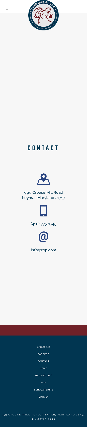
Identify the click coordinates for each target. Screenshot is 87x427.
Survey (43, 397)
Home (43, 368)
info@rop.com (43, 250)
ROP (43, 382)
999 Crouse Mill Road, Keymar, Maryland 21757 (43, 414)
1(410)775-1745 (43, 419)
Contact (43, 361)
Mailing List (43, 375)
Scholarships (43, 389)
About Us (43, 347)
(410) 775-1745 (43, 224)
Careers (43, 354)
